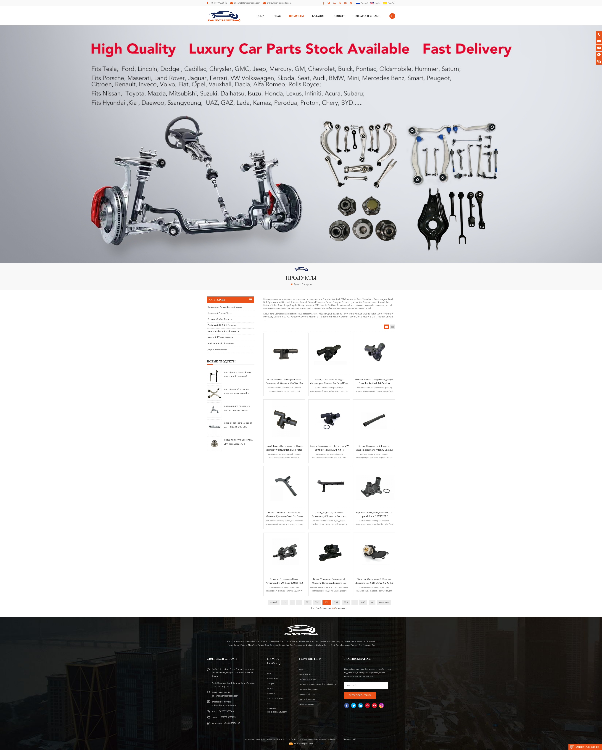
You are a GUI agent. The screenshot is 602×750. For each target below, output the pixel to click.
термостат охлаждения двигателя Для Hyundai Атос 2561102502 (374, 514)
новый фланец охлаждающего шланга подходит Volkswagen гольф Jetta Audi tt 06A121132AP (284, 448)
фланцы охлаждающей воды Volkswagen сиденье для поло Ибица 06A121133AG (329, 381)
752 (317, 602)
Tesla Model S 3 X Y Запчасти (222, 325)
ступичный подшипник (309, 689)
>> (372, 602)
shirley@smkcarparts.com (279, 3)
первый (273, 602)
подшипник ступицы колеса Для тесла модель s (238, 442)
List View (392, 327)
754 (336, 602)
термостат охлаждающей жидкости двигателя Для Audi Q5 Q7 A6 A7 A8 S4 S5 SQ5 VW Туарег (374, 581)
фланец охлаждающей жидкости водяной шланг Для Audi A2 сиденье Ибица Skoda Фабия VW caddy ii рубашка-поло (374, 448)
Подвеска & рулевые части (220, 313)
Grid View (386, 327)
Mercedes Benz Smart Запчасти (223, 331)
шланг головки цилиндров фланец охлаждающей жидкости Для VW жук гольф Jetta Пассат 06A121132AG (284, 381)
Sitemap (347, 739)
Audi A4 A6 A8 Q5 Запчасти (221, 343)
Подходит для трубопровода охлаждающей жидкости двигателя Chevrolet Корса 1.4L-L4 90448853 (329, 514)
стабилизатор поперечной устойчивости (317, 684)
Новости (339, 16)
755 (346, 602)
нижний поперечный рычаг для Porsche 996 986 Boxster (238, 425)
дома (260, 16)
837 (363, 602)
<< (284, 602)
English (378, 3)
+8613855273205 (227, 717)
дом (269, 673)
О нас (277, 16)
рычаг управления (307, 704)
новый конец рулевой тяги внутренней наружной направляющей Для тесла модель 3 (237, 374)
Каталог (318, 16)
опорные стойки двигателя (220, 319)
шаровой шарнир (307, 699)
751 (307, 602)
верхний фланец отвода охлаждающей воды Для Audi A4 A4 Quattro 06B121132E (374, 381)
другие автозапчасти (217, 349)
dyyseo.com (335, 739)
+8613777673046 (219, 3)
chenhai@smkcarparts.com (247, 3)
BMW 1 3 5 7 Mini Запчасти (220, 337)
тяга (301, 669)
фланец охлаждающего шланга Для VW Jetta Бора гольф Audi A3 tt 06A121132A (329, 448)
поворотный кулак (307, 694)
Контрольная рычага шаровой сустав (225, 307)
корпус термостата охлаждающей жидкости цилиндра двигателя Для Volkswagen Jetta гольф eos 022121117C (329, 581)
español (391, 3)
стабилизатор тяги (307, 679)
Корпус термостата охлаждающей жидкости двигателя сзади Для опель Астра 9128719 (284, 514)
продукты (296, 16)
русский (364, 3)
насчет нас (272, 678)
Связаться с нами (367, 16)
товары (270, 683)
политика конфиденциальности (277, 710)
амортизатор (305, 674)
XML (355, 739)
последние (384, 602)
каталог (270, 688)
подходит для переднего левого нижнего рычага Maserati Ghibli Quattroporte (237, 408)
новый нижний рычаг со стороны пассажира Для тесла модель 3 (236, 391)
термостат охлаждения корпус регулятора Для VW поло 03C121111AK (284, 581)
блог (269, 703)
